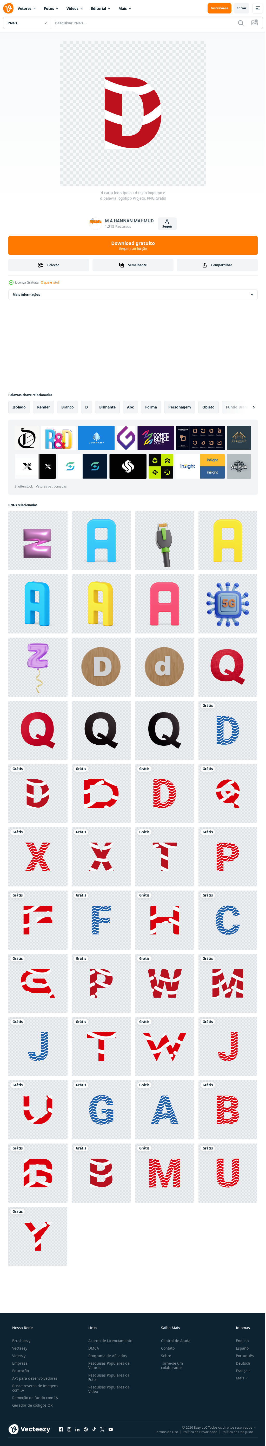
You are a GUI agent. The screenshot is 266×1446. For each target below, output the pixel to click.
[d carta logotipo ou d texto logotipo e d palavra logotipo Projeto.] (227, 730)
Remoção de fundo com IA (34, 1397)
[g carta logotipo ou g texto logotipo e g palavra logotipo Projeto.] (38, 983)
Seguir (165, 226)
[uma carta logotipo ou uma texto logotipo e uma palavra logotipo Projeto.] (164, 1109)
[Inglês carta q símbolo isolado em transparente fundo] (227, 667)
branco (67, 407)
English (238, 1340)
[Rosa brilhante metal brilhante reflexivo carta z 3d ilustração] (38, 540)
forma (151, 407)
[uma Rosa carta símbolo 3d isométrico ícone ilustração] (164, 603)
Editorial (98, 8)
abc (130, 407)
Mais (122, 8)
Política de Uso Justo (233, 1431)
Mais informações (26, 294)
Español (239, 1348)
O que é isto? (50, 282)
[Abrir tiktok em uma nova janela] (94, 1429)
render (43, 407)
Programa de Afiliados (106, 1355)
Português (241, 1355)
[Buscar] (237, 23)
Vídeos (72, 8)
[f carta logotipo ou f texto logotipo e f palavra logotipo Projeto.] (38, 920)
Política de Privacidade (196, 1431)
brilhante (107, 407)
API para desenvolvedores (34, 1378)
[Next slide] (245, 407)
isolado (19, 407)
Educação (20, 1370)
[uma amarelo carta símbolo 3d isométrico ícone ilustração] (227, 540)
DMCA (92, 1348)
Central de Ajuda (173, 1340)
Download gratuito (131, 245)
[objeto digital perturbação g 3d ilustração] (227, 603)
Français (239, 1370)
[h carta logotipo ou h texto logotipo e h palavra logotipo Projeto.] (164, 920)
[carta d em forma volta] (101, 667)
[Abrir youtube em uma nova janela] (111, 1429)
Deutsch (239, 1363)
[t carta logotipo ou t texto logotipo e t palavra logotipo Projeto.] (164, 856)
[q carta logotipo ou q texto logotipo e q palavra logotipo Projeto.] (227, 793)
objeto (208, 407)
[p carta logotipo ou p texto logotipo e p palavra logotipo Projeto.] (227, 856)
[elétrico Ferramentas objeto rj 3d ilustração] (164, 540)
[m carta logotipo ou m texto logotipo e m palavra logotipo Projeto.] (227, 983)
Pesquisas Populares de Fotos (107, 1377)
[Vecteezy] (8, 8)
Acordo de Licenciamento (109, 1340)
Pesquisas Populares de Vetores (107, 1365)
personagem (179, 407)
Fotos (49, 8)
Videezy (18, 1355)
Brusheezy (21, 1340)
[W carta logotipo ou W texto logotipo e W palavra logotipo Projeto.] (164, 983)
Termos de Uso (162, 1431)
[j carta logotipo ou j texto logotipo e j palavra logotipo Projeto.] (38, 1046)
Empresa (19, 1363)
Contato (165, 1348)
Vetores (24, 8)
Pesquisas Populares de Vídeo (107, 1389)
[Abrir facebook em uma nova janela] (61, 1429)
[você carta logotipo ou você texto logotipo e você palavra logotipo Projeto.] (38, 1109)
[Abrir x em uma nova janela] (102, 1429)
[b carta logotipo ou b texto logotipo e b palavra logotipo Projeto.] (227, 1109)
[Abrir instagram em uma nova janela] (69, 1429)
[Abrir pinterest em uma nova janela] (86, 1429)
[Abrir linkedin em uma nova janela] (77, 1429)
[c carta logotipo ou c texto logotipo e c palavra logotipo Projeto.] (227, 920)
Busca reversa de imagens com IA (35, 1388)
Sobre (163, 1355)
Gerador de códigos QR (32, 1405)
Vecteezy (19, 1348)
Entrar (237, 8)
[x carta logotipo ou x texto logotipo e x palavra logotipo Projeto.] (38, 856)
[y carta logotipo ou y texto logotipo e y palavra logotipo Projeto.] (37, 1236)
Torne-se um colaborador (169, 1365)
